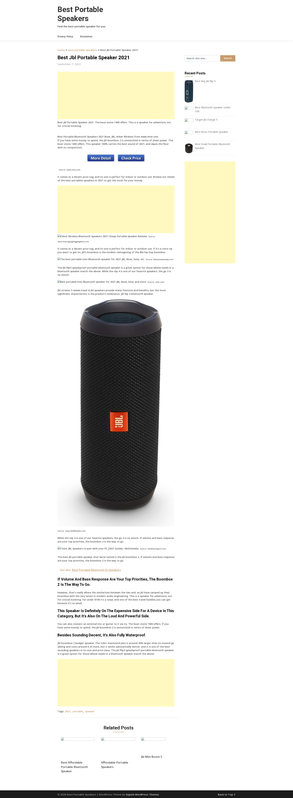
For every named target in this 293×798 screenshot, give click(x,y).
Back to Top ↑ (227, 794)
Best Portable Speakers (80, 14)
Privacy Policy (65, 36)
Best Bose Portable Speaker (211, 131)
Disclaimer (86, 36)
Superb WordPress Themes (142, 794)
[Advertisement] (115, 95)
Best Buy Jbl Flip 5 (205, 81)
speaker (89, 711)
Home (61, 50)
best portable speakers (82, 50)
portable (78, 711)
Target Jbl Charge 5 (206, 119)
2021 (67, 711)
